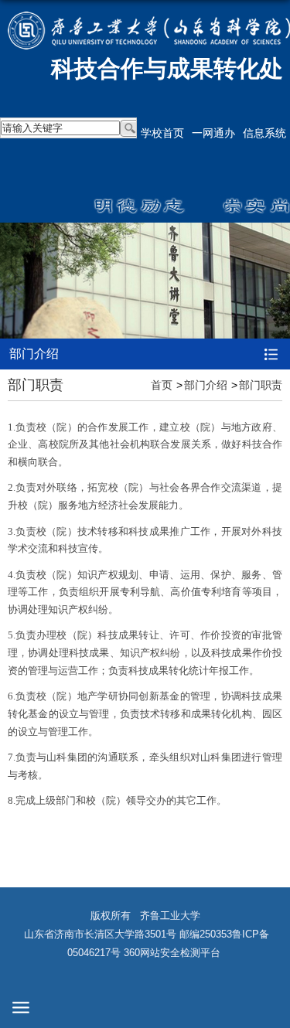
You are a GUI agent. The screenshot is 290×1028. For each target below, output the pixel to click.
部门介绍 (205, 385)
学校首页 (162, 133)
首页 (161, 385)
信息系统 (264, 133)
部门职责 (260, 385)
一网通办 (213, 133)
